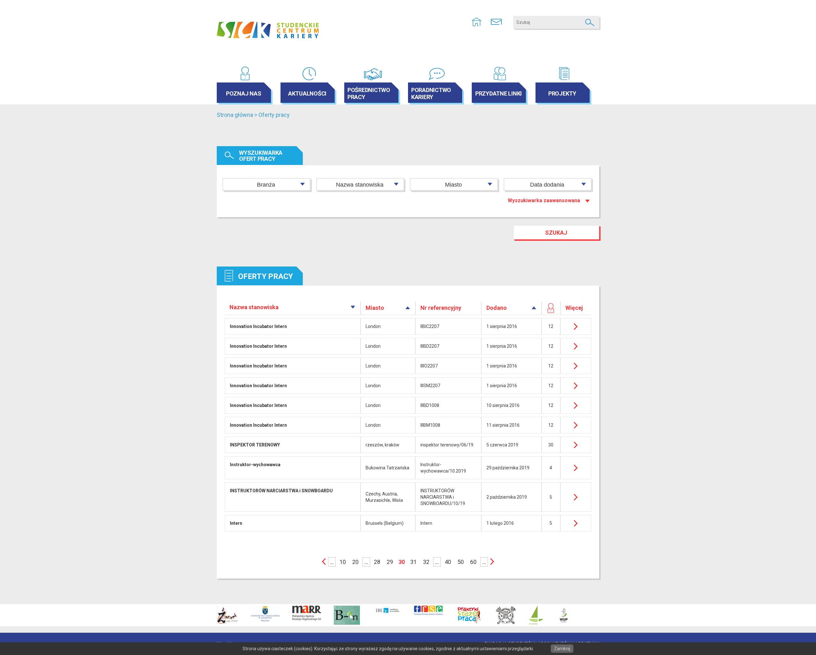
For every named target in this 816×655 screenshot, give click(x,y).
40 (448, 562)
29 (390, 562)
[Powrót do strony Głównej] (476, 21)
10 (342, 562)
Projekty (562, 93)
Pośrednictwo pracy (368, 93)
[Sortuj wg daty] (534, 307)
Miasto (453, 185)
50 (460, 562)
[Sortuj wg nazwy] (353, 307)
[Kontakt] (496, 21)
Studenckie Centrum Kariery (268, 30)
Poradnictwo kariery (431, 93)
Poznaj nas (243, 93)
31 (413, 562)
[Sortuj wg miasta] (407, 307)
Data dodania (547, 185)
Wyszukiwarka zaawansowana (544, 200)
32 (426, 562)
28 (377, 562)
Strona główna (235, 114)
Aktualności (307, 93)
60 (473, 562)
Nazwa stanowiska (359, 185)
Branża (266, 185)
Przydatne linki (498, 93)
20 (355, 562)
